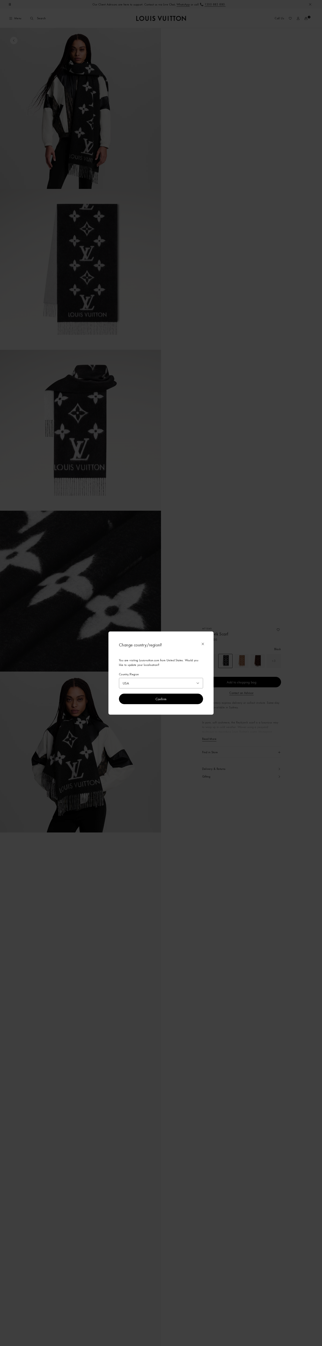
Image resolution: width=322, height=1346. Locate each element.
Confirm (161, 699)
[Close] (203, 643)
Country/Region (129, 674)
